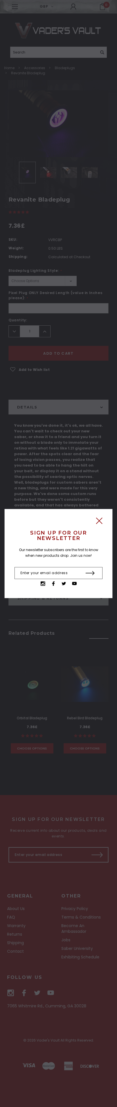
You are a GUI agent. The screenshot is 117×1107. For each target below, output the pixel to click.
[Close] (99, 522)
